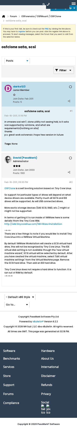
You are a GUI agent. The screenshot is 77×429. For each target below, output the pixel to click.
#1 (71, 110)
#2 (71, 182)
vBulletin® (38, 321)
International (50, 367)
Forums (8, 394)
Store (7, 376)
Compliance (11, 403)
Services (8, 367)
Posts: (16, 101)
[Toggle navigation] (73, 4)
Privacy (46, 394)
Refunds (46, 385)
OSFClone (9, 188)
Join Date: (18, 98)
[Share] (69, 101)
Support (8, 385)
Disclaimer (48, 376)
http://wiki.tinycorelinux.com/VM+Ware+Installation (33, 223)
